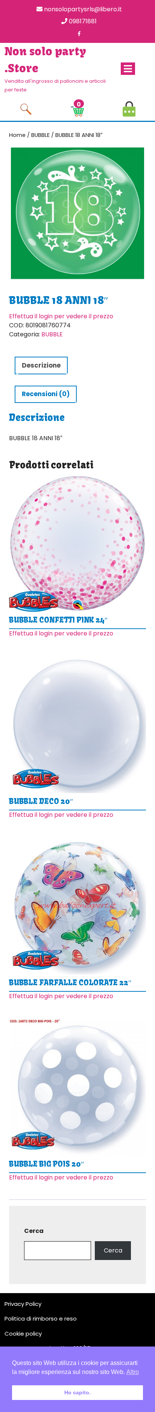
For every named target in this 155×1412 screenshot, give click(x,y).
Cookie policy (23, 1334)
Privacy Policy (23, 1304)
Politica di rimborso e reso (41, 1318)
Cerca (34, 1231)
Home (17, 135)
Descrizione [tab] (41, 365)
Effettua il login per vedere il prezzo (61, 316)
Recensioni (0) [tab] (46, 393)
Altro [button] (132, 1372)
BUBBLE (40, 135)
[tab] (128, 68)
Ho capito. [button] (77, 1392)
